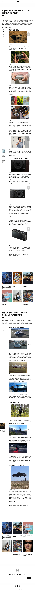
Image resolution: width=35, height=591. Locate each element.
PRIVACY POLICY (13, 587)
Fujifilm (30, 21)
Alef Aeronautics (26, 491)
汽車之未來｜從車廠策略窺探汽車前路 (20, 505)
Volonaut (15, 419)
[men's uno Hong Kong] (17, 1)
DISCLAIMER (18, 587)
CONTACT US (22, 587)
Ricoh (15, 24)
